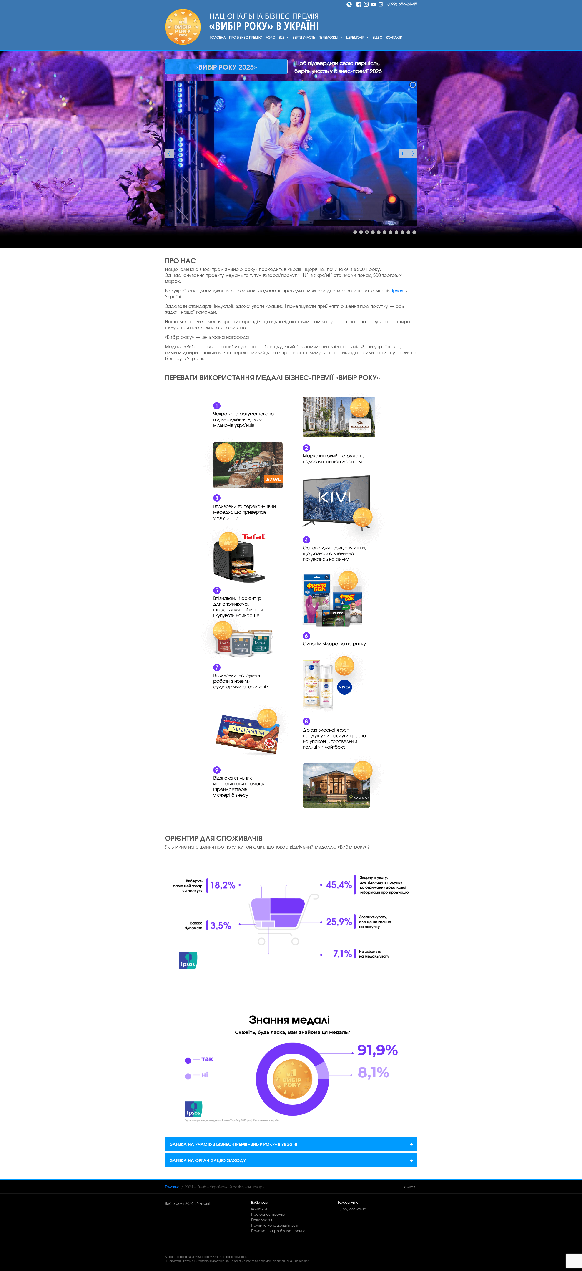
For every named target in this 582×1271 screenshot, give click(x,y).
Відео (377, 37)
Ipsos (397, 290)
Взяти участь (304, 37)
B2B (281, 37)
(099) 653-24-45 (402, 4)
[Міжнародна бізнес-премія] (183, 27)
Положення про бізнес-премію (278, 1230)
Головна (218, 37)
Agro (270, 37)
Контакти (394, 37)
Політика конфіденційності (274, 1225)
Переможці (328, 37)
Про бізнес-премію (245, 37)
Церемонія (355, 37)
